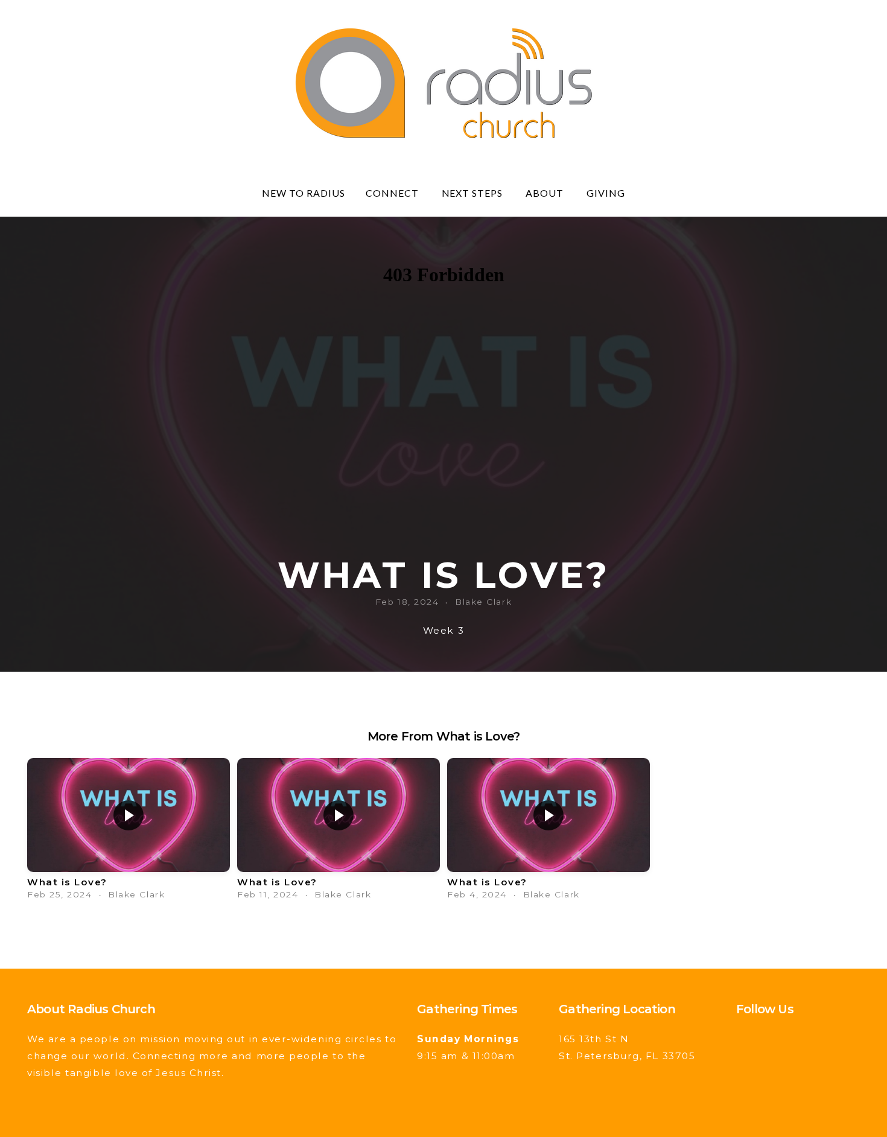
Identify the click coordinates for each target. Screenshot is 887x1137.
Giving (606, 193)
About (546, 193)
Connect (393, 193)
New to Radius (303, 193)
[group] (128, 832)
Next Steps (474, 193)
